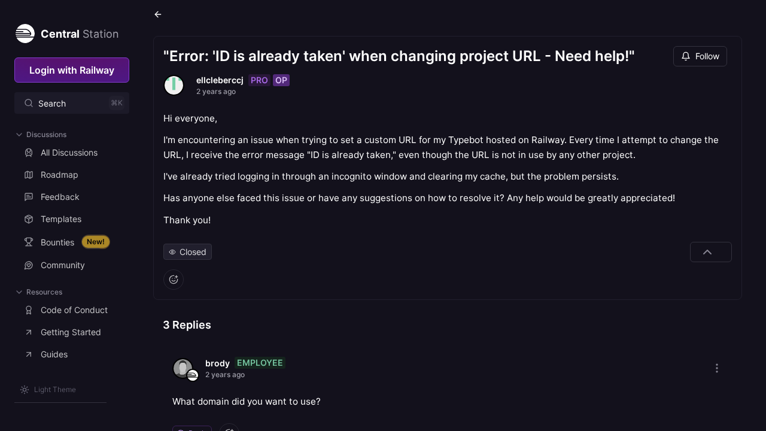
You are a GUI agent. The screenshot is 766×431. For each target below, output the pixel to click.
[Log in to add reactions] (173, 279)
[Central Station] (24, 31)
